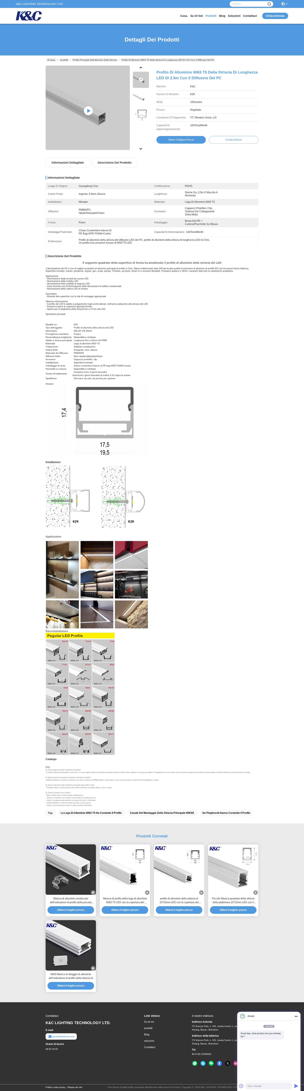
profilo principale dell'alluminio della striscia (95, 60)
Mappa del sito (75, 1087)
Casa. (184, 15)
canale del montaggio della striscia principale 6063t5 (162, 813)
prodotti (211, 15)
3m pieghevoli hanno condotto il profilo (226, 813)
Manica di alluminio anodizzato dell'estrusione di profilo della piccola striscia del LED (71, 900)
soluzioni (234, 15)
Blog (222, 15)
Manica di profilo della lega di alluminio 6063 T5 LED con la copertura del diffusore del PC (125, 900)
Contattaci (250, 15)
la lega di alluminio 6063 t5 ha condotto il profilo (91, 813)
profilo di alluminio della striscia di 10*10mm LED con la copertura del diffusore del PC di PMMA (179, 900)
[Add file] (241, 1085)
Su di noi (196, 15)
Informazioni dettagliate (68, 162)
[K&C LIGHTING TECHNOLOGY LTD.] (33, 16)
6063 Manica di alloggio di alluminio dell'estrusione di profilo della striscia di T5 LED (71, 976)
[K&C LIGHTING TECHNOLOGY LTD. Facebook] (219, 1063)
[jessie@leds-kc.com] (203, 1063)
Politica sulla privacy (56, 1087)
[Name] (269, 4)
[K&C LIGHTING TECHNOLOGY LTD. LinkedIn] (236, 1063)
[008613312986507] (195, 1063)
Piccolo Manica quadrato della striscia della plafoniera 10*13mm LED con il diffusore (233, 900)
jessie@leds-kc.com (63, 1036)
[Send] (296, 1085)
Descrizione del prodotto (115, 162)
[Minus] (296, 1016)
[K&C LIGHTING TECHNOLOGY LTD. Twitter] (228, 1063)
